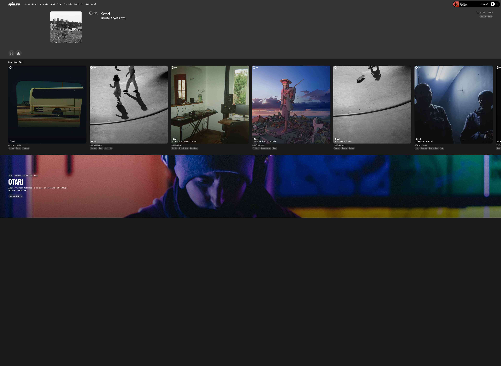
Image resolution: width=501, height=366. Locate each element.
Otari (105, 13)
